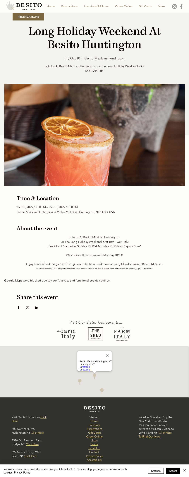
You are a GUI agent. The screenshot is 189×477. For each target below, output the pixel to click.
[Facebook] (181, 6)
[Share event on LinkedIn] (36, 307)
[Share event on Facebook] (18, 307)
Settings (156, 471)
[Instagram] (174, 6)
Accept (173, 471)
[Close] (184, 470)
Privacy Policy (22, 472)
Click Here (37, 432)
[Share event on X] (27, 307)
